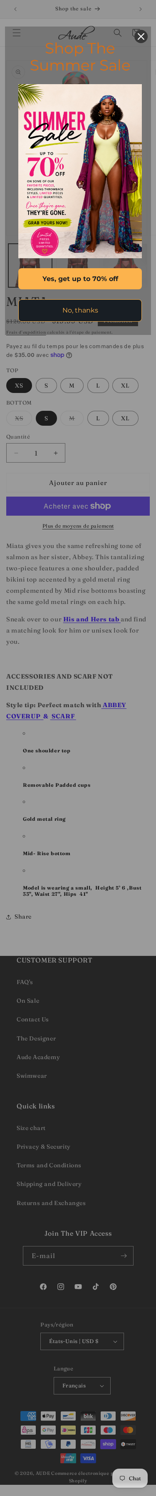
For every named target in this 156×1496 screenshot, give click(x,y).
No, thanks (80, 310)
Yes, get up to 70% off (80, 279)
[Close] (141, 36)
